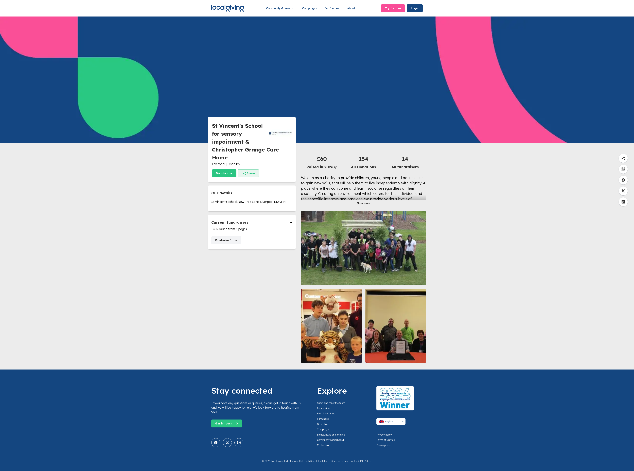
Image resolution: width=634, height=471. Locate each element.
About (351, 8)
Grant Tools (323, 424)
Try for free (393, 8)
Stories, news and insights (331, 434)
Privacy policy (384, 434)
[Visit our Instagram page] (238, 442)
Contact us (323, 445)
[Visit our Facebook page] (215, 442)
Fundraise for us (226, 240)
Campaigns (309, 8)
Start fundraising (326, 413)
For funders (332, 8)
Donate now (224, 173)
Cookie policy (383, 445)
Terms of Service (385, 439)
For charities (324, 408)
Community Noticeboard (330, 439)
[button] (322, 162)
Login (415, 8)
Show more (363, 203)
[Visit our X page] (227, 442)
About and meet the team (331, 403)
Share (251, 173)
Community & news (278, 8)
